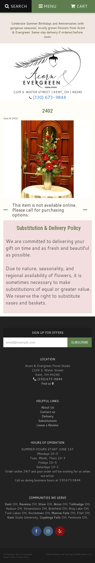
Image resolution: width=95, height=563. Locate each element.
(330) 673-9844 (49, 97)
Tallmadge (76, 504)
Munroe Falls (60, 513)
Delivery (47, 416)
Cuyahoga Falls (50, 517)
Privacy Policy (22, 557)
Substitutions (47, 420)
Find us (46, 383)
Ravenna (25, 504)
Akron (57, 504)
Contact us (47, 412)
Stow (42, 504)
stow (38, 513)
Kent (8, 504)
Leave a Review (47, 425)
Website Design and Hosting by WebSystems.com (69, 554)
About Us (47, 407)
